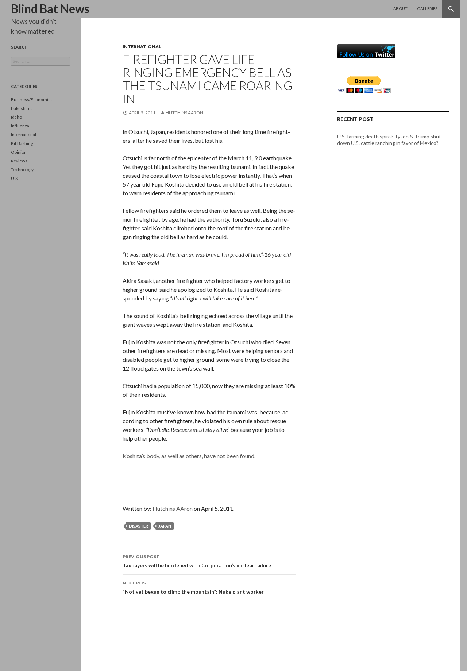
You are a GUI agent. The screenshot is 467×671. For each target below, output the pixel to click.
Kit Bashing (22, 143)
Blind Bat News (50, 8)
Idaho (16, 117)
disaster (138, 526)
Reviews (19, 161)
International (142, 46)
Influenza (20, 126)
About (400, 8)
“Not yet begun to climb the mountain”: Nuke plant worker (193, 587)
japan (164, 526)
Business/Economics (32, 99)
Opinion (19, 152)
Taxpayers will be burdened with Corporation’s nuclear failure (197, 561)
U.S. (15, 178)
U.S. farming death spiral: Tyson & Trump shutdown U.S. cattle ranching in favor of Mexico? (390, 139)
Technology (22, 169)
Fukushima (22, 108)
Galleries (427, 8)
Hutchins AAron (184, 112)
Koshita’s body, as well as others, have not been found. (189, 455)
